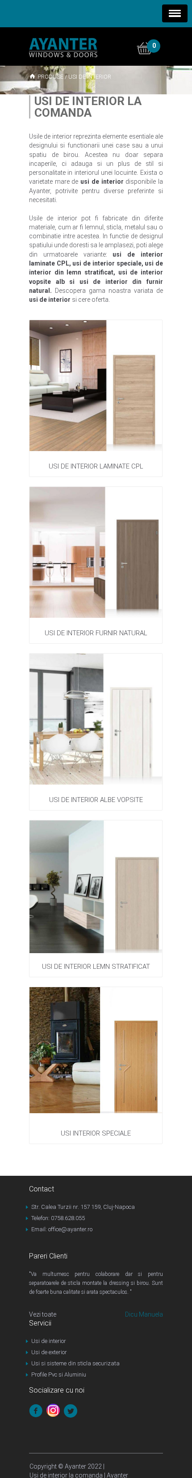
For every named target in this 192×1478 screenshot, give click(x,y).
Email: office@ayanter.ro (61, 1229)
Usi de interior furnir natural (96, 633)
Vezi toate (42, 1314)
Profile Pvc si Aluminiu (58, 1374)
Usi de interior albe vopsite (96, 800)
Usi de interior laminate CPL (96, 466)
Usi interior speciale (96, 1133)
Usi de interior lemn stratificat (96, 967)
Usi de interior (48, 1341)
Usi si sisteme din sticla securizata (75, 1363)
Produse (50, 76)
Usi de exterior (49, 1352)
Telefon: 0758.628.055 (58, 1218)
